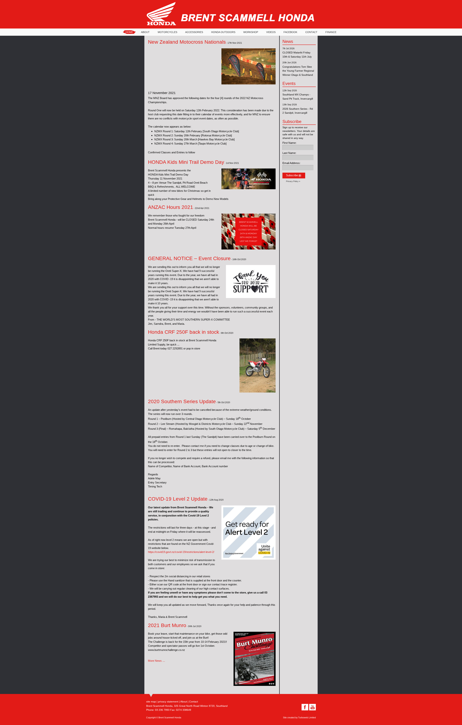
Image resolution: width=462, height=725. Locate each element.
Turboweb (303, 717)
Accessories (194, 32)
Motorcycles (167, 32)
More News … (156, 660)
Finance (330, 32)
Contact (311, 32)
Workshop (250, 32)
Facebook (290, 32)
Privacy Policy (292, 181)
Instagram (297, 707)
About (145, 32)
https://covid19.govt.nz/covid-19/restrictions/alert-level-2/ (181, 551)
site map (151, 701)
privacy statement (168, 701)
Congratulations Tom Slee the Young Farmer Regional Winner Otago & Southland (298, 70)
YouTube (312, 707)
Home (129, 32)
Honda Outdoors (223, 32)
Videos (271, 32)
